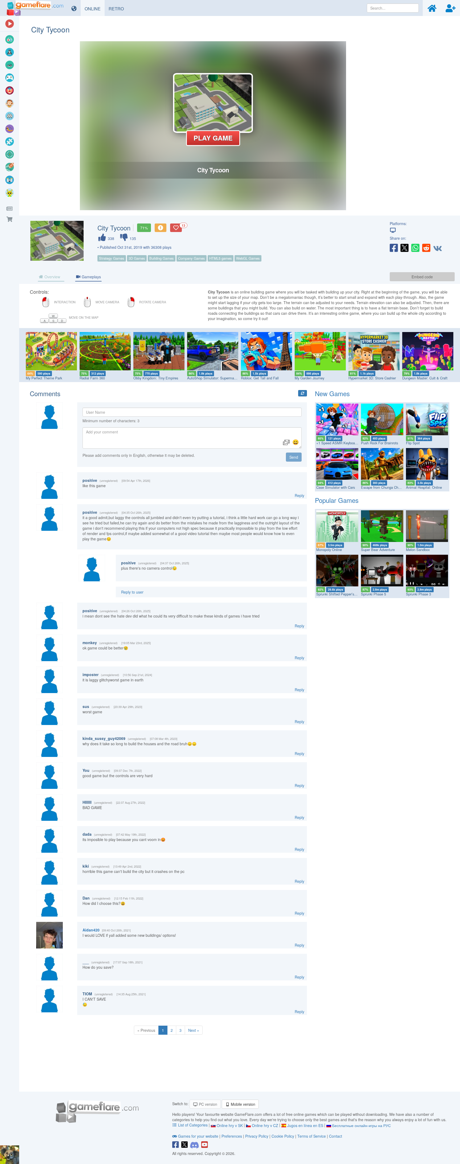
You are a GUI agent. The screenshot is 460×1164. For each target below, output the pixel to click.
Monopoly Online (329, 549)
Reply (299, 495)
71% (144, 227)
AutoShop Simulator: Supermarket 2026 (217, 377)
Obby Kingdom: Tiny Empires (155, 377)
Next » (193, 1030)
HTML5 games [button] (220, 258)
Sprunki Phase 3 (418, 594)
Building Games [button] (161, 258)
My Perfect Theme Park (44, 377)
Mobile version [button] (242, 1104)
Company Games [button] (191, 258)
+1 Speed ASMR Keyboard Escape (343, 442)
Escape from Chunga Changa (383, 487)
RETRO (118, 8)
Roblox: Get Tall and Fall (260, 377)
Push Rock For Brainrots (379, 442)
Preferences (232, 1136)
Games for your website (198, 1136)
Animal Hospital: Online (424, 487)
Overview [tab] (51, 276)
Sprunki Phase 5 (373, 594)
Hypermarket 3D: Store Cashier (372, 377)
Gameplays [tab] (91, 276)
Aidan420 (91, 930)
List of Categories (193, 1125)
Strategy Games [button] (111, 258)
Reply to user (132, 592)
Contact (335, 1136)
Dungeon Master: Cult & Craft (424, 377)
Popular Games (337, 500)
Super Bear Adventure (378, 549)
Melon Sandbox (418, 549)
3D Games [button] (137, 258)
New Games (332, 393)
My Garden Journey (309, 377)
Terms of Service (311, 1136)
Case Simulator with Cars (335, 487)
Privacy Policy (256, 1136)
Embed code (422, 276)
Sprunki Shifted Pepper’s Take (339, 594)
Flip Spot (413, 442)
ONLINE (95, 8)
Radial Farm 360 (92, 377)
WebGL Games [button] (248, 258)
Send (293, 457)
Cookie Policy (283, 1136)
